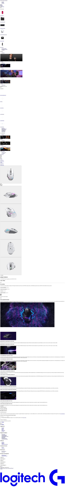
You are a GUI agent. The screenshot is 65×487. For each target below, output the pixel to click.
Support (1, 4)
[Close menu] (0, 7)
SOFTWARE (2, 154)
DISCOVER (2, 86)
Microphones (3, 437)
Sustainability (3, 430)
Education (3, 3)
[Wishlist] (1, 156)
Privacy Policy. (24, 417)
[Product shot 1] (10, 174)
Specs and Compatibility (3, 287)
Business (3, 2)
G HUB (3, 442)
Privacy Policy (5, 468)
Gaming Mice (2, 160)
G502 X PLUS (2, 161)
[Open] (0, 158)
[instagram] (0, 422)
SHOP (1, 6)
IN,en (1, 5)
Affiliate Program (4, 455)
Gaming (1, 162)
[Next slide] (2, 406)
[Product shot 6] (10, 266)
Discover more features (3, 407)
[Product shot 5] (10, 248)
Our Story (3, 427)
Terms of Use (1, 468)
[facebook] (2, 422)
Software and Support (3, 292)
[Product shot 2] (10, 195)
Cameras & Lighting (4, 438)
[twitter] (1, 422)
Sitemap (12, 468)
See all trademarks (62, 413)
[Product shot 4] (10, 230)
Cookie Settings (9, 468)
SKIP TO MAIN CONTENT (3, 0)
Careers (3, 428)
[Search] (1, 155)
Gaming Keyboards (4, 435)
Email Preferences (4, 451)
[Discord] (3, 422)
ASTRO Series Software (5, 444)
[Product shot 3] (10, 213)
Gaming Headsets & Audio (5, 436)
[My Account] (0, 157)
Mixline (3, 443)
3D (1, 185)
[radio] (0, 282)
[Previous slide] (1, 406)
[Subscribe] (8, 416)
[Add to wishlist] (1, 183)
